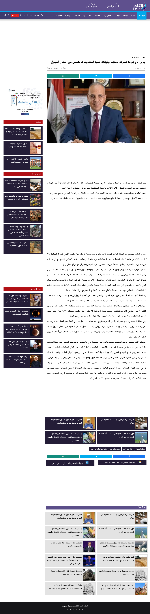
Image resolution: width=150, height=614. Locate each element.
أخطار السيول (140, 449)
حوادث (117, 15)
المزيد (59, 15)
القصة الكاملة (94, 15)
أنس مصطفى (138, 68)
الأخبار (133, 15)
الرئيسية (142, 15)
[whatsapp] (63, 76)
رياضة (125, 15)
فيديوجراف (107, 15)
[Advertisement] (76, 38)
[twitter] (96, 76)
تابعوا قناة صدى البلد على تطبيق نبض (68, 463)
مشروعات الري (115, 449)
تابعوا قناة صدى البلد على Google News (120, 463)
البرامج (68, 15)
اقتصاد (77, 15)
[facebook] (129, 76)
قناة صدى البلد (128, 449)
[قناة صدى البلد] (139, 6)
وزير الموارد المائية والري (99, 449)
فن (84, 15)
